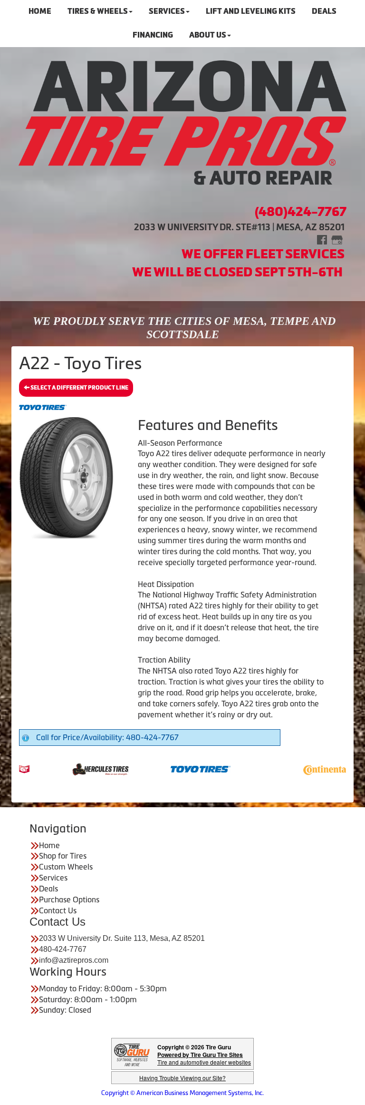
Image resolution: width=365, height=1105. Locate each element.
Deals (48, 888)
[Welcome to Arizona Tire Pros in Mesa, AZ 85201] (182, 123)
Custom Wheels (66, 866)
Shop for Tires (62, 855)
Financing (153, 35)
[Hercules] (84, 768)
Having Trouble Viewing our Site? (182, 1078)
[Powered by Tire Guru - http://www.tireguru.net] (132, 1054)
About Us (207, 35)
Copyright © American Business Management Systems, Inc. (182, 1092)
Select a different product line (78, 387)
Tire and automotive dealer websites (204, 1058)
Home (49, 845)
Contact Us (58, 910)
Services (53, 877)
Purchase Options (69, 899)
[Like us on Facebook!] (322, 239)
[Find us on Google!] (337, 239)
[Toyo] (184, 768)
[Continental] (314, 768)
